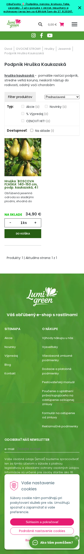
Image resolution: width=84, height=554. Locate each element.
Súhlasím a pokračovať (42, 522)
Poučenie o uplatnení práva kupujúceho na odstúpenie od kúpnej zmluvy (58, 397)
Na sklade (44, 130)
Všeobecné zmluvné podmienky (57, 358)
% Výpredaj (37, 114)
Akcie (32, 106)
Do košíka (23, 233)
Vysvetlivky (50, 347)
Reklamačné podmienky (60, 426)
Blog (7, 365)
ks (25, 222)
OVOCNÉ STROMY (28, 49)
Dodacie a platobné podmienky (56, 371)
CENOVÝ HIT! (38, 121)
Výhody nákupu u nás (57, 338)
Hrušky (49, 49)
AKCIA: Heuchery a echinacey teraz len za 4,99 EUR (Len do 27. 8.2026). (38, 9)
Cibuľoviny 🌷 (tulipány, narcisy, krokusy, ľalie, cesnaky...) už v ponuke (38, 6)
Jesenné (64, 49)
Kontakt (9, 373)
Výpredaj (11, 356)
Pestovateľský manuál (58, 382)
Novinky (58, 106)
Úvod (8, 49)
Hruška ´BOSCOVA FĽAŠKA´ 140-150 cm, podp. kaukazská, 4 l (21, 184)
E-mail (9, 449)
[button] (76, 538)
